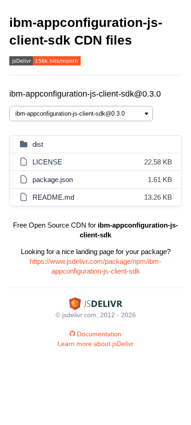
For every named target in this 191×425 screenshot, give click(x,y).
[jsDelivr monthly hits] (45, 62)
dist (37, 144)
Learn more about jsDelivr (95, 343)
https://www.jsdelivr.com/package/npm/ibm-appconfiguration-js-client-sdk (95, 266)
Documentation (99, 334)
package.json (52, 179)
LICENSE (47, 162)
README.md (53, 197)
